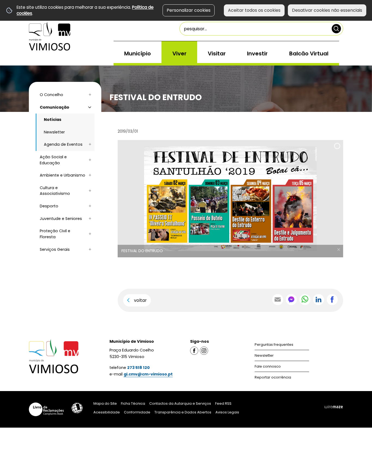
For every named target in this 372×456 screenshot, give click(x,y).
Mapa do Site (105, 403)
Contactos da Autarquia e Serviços (180, 403)
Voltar (140, 300)
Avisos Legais (227, 412)
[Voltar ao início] (49, 36)
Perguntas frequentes (274, 344)
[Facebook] (194, 350)
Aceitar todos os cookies (254, 10)
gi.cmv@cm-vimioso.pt (148, 374)
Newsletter (264, 355)
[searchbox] (261, 28)
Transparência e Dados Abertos (182, 412)
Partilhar (332, 299)
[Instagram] (204, 350)
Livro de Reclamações (46, 409)
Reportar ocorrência (273, 377)
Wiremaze (333, 406)
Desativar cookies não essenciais (327, 10)
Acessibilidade (77, 408)
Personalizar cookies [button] (189, 10)
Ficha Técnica (133, 403)
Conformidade (137, 412)
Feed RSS (223, 403)
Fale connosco (268, 366)
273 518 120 (138, 367)
